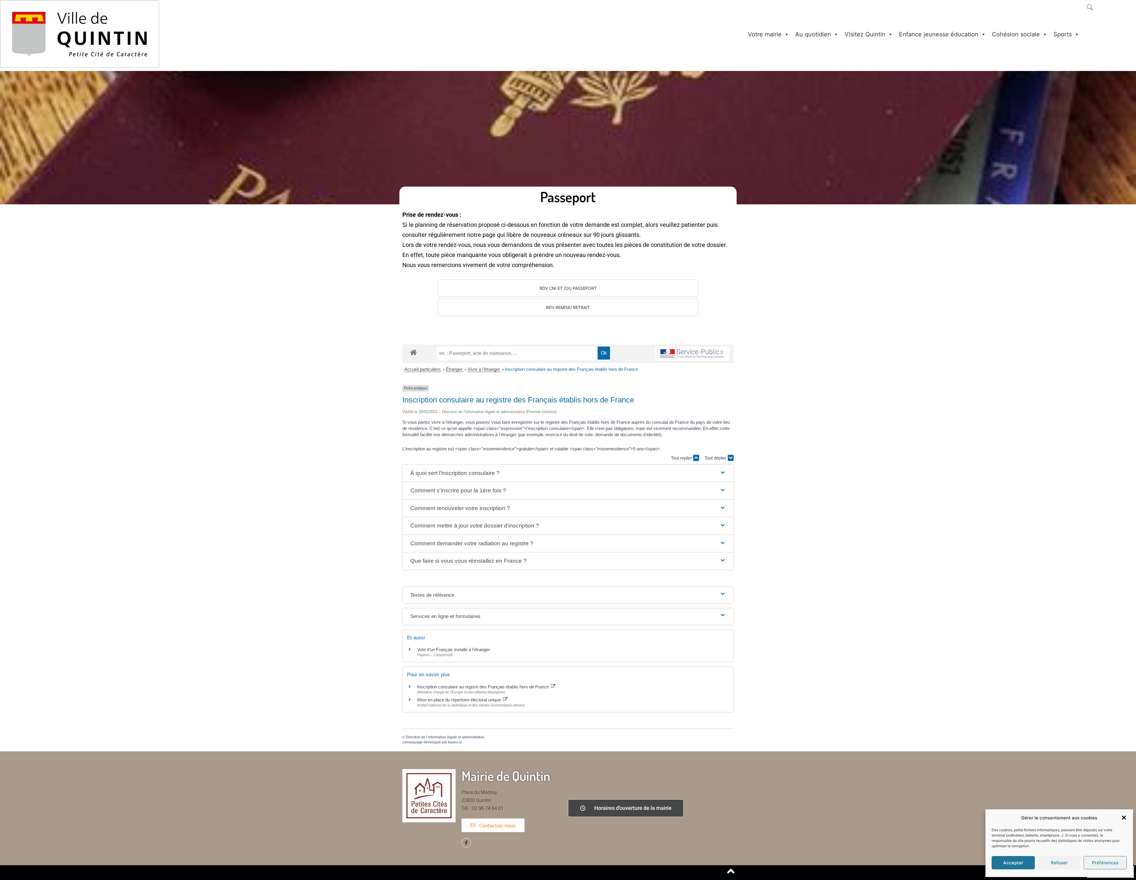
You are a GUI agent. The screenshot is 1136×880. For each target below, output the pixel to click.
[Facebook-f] (466, 842)
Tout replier (682, 457)
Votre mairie (765, 34)
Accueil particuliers (423, 369)
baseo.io (455, 742)
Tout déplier (716, 457)
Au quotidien (813, 34)
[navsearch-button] (1090, 8)
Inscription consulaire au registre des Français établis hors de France (571, 369)
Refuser (1059, 863)
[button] (1124, 818)
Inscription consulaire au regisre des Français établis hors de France (483, 686)
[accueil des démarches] (413, 352)
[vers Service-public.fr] (692, 354)
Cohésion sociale (1016, 34)
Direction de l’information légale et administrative (445, 737)
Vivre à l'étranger (484, 369)
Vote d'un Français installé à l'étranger (453, 649)
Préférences (1105, 863)
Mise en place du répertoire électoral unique (459, 699)
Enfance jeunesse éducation (938, 34)
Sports (1062, 34)
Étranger (455, 369)
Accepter (1013, 863)
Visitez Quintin (865, 34)
